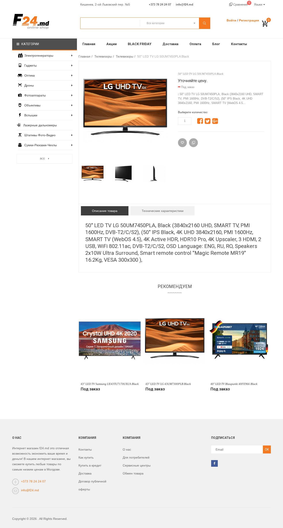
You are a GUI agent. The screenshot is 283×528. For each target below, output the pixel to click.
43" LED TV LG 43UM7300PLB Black (168, 384)
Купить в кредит (89, 465)
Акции (111, 44)
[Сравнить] (193, 142)
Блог (216, 44)
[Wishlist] (182, 142)
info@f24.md (184, 4)
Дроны (29, 85)
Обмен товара (133, 473)
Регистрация (249, 20)
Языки (258, 4)
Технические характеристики (163, 211)
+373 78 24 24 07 (160, 4)
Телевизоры (103, 56)
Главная (88, 44)
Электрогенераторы (38, 55)
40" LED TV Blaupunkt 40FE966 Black (233, 384)
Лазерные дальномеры (40, 125)
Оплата (195, 44)
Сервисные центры (137, 465)
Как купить (86, 457)
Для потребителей (136, 457)
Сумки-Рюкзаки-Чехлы (40, 145)
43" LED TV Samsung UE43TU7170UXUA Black (110, 384)
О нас (127, 449)
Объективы (32, 105)
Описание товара (104, 211)
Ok (267, 449)
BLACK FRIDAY (139, 44)
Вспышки (30, 115)
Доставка (170, 44)
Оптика (29, 75)
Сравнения (241, 4)
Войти (231, 20)
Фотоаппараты (35, 95)
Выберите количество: (193, 112)
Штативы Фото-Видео (39, 135)
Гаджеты (30, 65)
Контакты (239, 44)
